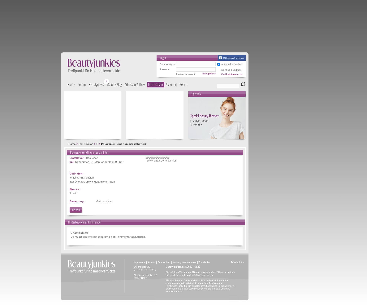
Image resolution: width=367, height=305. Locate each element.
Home (71, 84)
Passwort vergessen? (185, 74)
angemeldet (90, 236)
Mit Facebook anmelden (233, 58)
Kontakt (151, 262)
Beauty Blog (114, 84)
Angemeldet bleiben (231, 64)
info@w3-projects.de (203, 275)
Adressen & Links (135, 84)
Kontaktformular (174, 291)
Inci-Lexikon (155, 84)
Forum (82, 84)
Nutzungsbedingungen (184, 262)
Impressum (139, 262)
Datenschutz (164, 262)
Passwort (165, 69)
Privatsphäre (237, 262)
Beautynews (96, 84)
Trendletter (204, 262)
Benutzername (167, 64)
